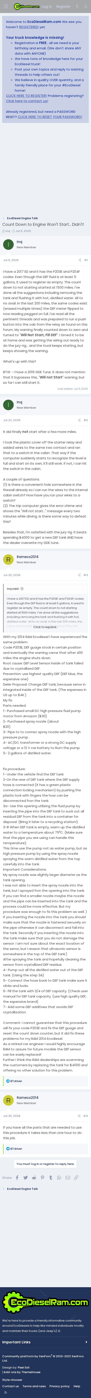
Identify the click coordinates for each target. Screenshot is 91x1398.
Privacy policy (59, 1386)
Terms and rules (34, 1386)
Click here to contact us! (27, 101)
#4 (85, 1116)
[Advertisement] (45, 171)
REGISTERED (29, 27)
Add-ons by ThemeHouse (22, 1372)
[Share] (80, 260)
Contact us (10, 1386)
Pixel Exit (24, 1367)
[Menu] (6, 6)
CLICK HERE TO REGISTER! (26, 95)
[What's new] (77, 6)
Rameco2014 (28, 556)
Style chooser (12, 1380)
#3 (85, 575)
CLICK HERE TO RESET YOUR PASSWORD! (50, 117)
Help (77, 1386)
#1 (86, 260)
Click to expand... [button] (45, 627)
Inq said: (13, 589)
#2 (85, 420)
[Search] (86, 6)
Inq (7, 231)
